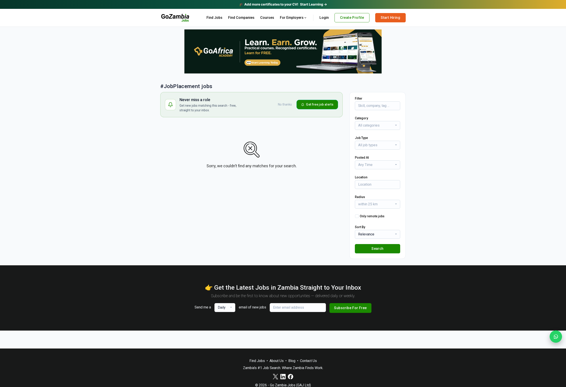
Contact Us (308, 361)
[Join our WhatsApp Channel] (556, 336)
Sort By (360, 227)
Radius (360, 197)
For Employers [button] (292, 17)
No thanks (285, 104)
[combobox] (377, 125)
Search (377, 248)
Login (324, 17)
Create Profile (352, 17)
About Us (277, 361)
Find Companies (241, 17)
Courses (267, 17)
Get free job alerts (319, 104)
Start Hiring (390, 17)
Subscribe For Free (350, 308)
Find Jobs (214, 17)
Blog (291, 361)
